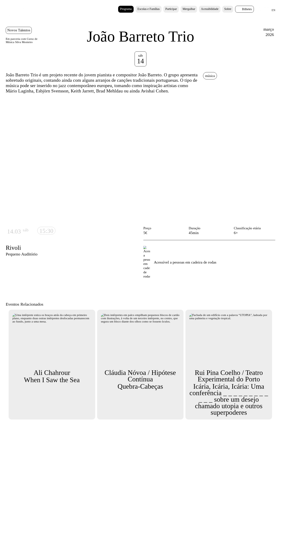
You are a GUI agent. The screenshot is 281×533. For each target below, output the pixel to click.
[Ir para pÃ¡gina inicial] (16, 15)
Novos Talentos (18, 30)
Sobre (227, 9)
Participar (171, 9)
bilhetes (247, 9)
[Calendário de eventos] (266, 11)
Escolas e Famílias (148, 9)
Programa (126, 9)
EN (273, 10)
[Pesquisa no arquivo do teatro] (260, 11)
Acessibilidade (209, 9)
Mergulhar (189, 9)
